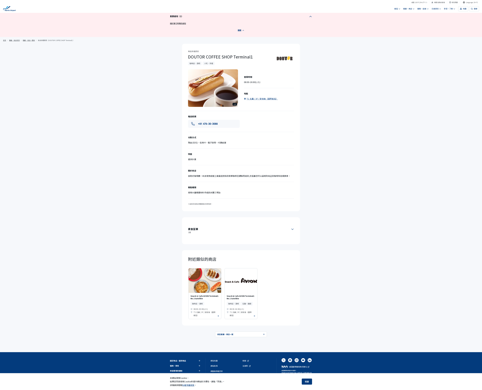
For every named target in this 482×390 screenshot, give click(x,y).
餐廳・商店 (407, 8)
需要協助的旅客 (439, 2)
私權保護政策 (188, 385)
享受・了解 (448, 8)
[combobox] (470, 2)
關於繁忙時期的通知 (178, 23)
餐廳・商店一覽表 (29, 40)
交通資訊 (435, 8)
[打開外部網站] (284, 361)
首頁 (4, 40)
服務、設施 (421, 8)
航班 (396, 8)
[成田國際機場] (9, 8)
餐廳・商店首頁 (14, 40)
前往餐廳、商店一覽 (225, 334)
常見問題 (455, 2)
